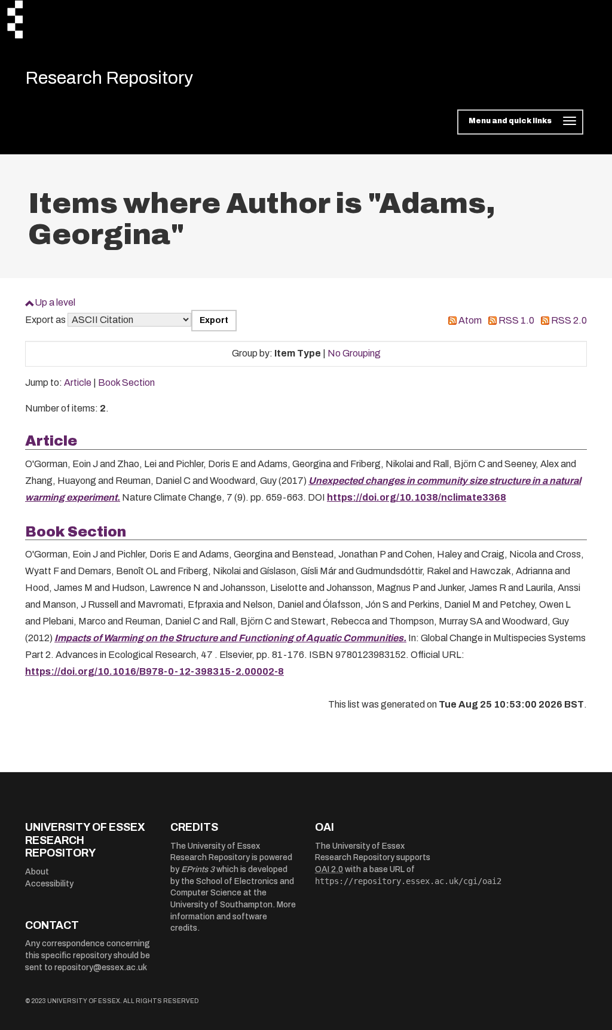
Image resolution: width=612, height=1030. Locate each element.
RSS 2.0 (569, 320)
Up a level (55, 302)
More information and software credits (233, 916)
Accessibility (49, 883)
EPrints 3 (198, 869)
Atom (470, 320)
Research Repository (109, 77)
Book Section (126, 382)
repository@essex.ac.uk (100, 967)
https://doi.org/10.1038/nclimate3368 (416, 497)
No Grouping (354, 353)
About (37, 871)
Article (77, 382)
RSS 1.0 (516, 320)
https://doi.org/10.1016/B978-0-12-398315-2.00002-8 (154, 671)
